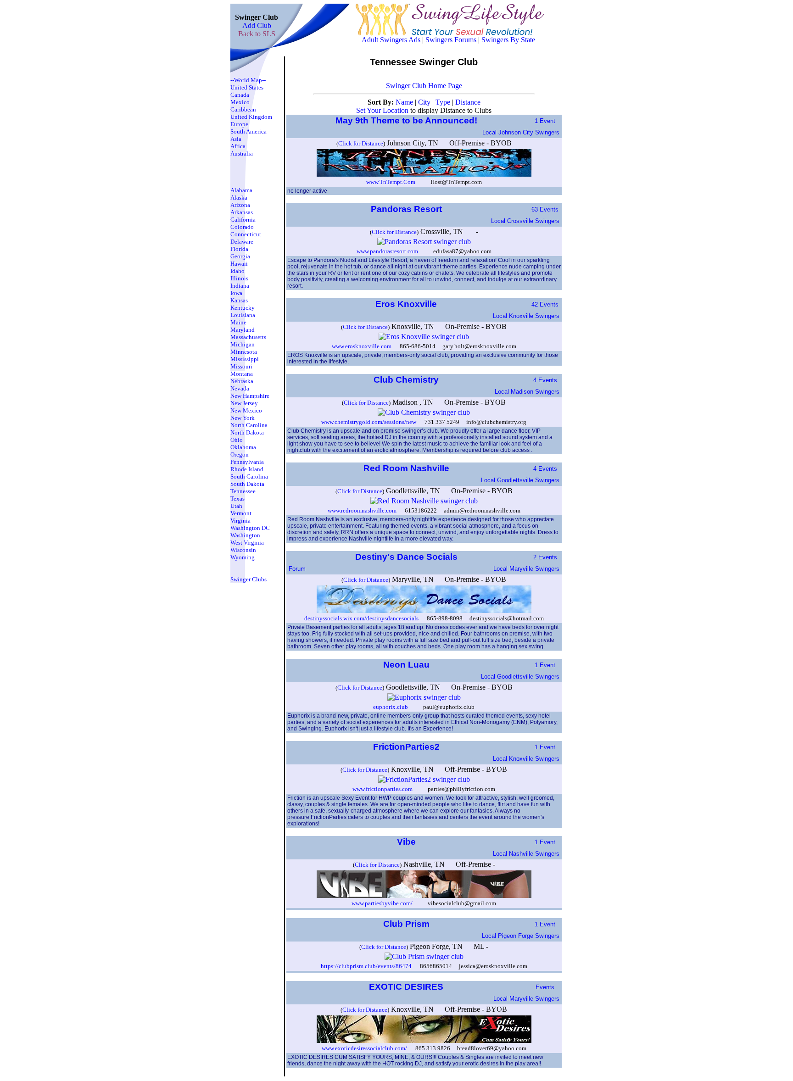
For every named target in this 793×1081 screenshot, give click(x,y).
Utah (236, 505)
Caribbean (243, 109)
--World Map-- (248, 80)
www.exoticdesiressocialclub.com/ (364, 1048)
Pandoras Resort (407, 209)
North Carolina (249, 425)
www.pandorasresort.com (387, 251)
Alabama (241, 190)
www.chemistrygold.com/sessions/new (368, 421)
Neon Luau (407, 664)
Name (405, 102)
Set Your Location (382, 110)
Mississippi (244, 359)
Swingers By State (508, 40)
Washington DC (250, 527)
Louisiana (242, 315)
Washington (245, 535)
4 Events (545, 380)
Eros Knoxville (407, 304)
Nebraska (241, 381)
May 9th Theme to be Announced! (407, 120)
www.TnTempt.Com (390, 181)
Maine (238, 322)
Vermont (240, 513)
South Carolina (249, 476)
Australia (241, 153)
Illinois (239, 278)
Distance (467, 102)
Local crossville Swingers (525, 220)
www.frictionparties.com (382, 789)
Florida (239, 248)
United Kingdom (251, 116)
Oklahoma (243, 447)
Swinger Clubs (248, 579)
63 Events (544, 209)
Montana (241, 373)
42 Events (544, 304)
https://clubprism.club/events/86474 (366, 966)
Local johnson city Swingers (520, 132)
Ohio (236, 439)
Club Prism (407, 924)
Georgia (240, 256)
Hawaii (239, 263)
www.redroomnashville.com (362, 510)
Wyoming (242, 557)
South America (248, 131)
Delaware (241, 241)
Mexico (240, 102)
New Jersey (244, 403)
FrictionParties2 (407, 747)
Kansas (239, 300)
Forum (297, 568)
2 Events (545, 557)
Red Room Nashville (407, 468)
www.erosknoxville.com (361, 346)
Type (444, 102)
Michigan (242, 344)
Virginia (240, 520)
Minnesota (243, 351)
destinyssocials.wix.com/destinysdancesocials (361, 618)
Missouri (241, 366)
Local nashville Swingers (526, 853)
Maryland (242, 329)
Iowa (236, 293)
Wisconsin (243, 549)
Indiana (239, 285)
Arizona (240, 204)
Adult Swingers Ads (391, 40)
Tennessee (243, 491)
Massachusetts (248, 337)
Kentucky (242, 307)
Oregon (239, 454)
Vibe (407, 842)
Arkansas (241, 212)
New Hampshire (249, 395)
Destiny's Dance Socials (407, 557)
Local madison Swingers (527, 391)
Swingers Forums (450, 40)
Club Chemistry (407, 379)
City (425, 102)
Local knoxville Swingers (526, 315)
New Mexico (246, 410)
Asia (235, 138)
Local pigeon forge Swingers (520, 935)
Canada (239, 94)
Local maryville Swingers (526, 568)
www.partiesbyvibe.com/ (382, 903)
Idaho (237, 270)
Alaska (238, 197)
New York (242, 417)
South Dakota (247, 483)
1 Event (545, 120)
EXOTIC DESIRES (407, 987)
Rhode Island (246, 469)
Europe (239, 124)
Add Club (256, 25)
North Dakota (247, 432)
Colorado (242, 226)
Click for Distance (360, 143)
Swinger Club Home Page (424, 85)
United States (246, 87)
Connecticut (245, 234)
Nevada (239, 388)
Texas (237, 498)
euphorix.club (390, 706)
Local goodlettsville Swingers (520, 480)
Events (545, 987)
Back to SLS (256, 34)
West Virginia (247, 542)
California (243, 219)
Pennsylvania (247, 461)
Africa (238, 146)
